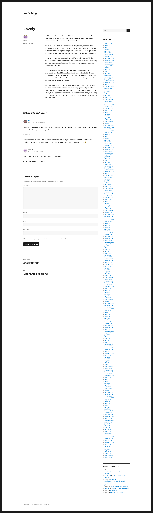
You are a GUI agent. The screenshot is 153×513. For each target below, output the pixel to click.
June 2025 (107, 69)
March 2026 (107, 53)
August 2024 (108, 88)
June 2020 (107, 181)
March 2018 (107, 231)
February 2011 (108, 388)
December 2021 (109, 147)
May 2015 (107, 294)
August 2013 (107, 333)
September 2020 (109, 175)
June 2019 (107, 203)
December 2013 (109, 325)
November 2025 (109, 60)
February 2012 (108, 366)
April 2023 (107, 118)
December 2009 (109, 414)
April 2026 (107, 51)
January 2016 (108, 279)
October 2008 (108, 440)
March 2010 (107, 409)
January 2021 (108, 168)
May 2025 (107, 71)
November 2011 (108, 372)
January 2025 (108, 79)
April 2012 (107, 362)
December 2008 (109, 437)
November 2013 (108, 327)
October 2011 (108, 374)
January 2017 (108, 257)
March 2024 (107, 97)
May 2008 (107, 450)
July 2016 (107, 268)
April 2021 (107, 162)
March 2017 (107, 253)
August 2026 (108, 43)
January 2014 (108, 324)
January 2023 (108, 123)
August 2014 (107, 311)
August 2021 (108, 155)
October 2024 (108, 84)
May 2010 (107, 405)
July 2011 (106, 379)
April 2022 (107, 140)
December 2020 (109, 170)
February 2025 (108, 77)
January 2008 (108, 457)
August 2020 (108, 177)
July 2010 (107, 401)
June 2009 (107, 426)
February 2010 (108, 411)
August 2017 (107, 244)
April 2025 (107, 73)
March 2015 (107, 298)
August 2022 (108, 132)
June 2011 (107, 381)
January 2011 (108, 390)
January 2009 (108, 435)
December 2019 (108, 192)
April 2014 (107, 318)
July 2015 (107, 290)
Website (26, 229)
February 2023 (108, 121)
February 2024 (108, 99)
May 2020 (107, 183)
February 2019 (108, 210)
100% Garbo (113, 490)
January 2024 (108, 101)
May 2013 (107, 338)
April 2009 (107, 429)
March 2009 (107, 431)
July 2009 (107, 424)
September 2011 (109, 375)
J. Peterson (107, 475)
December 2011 (108, 370)
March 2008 (107, 453)
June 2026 (107, 47)
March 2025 (107, 75)
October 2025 (108, 62)
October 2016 (108, 262)
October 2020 (108, 173)
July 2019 (107, 201)
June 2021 (107, 158)
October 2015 (108, 285)
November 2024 (109, 82)
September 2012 (109, 353)
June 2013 (107, 336)
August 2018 (107, 221)
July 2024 (107, 90)
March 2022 (107, 142)
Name (25, 212)
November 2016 (108, 260)
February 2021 (108, 166)
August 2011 (107, 377)
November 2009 (109, 416)
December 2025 (109, 58)
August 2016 (107, 266)
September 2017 (109, 242)
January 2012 (108, 368)
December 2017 (108, 236)
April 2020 (107, 184)
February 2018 (108, 233)
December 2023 (109, 103)
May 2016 (107, 272)
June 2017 (107, 247)
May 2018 (107, 227)
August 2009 (108, 422)
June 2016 (107, 270)
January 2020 (108, 190)
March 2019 (107, 209)
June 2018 (107, 225)
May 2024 (107, 94)
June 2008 (107, 448)
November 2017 (108, 238)
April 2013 (107, 340)
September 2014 (109, 309)
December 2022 (109, 125)
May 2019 (107, 205)
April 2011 (107, 385)
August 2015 (107, 288)
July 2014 (107, 312)
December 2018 (109, 214)
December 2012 (109, 348)
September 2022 (109, 131)
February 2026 (108, 55)
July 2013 (107, 335)
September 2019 (109, 197)
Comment (27, 186)
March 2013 (107, 342)
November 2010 (108, 394)
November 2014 (108, 305)
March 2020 (107, 186)
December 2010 (109, 392)
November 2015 (108, 283)
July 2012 (107, 357)
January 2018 (108, 234)
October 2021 (108, 151)
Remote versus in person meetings (118, 470)
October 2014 (108, 307)
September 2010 (109, 398)
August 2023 (108, 110)
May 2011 (107, 383)
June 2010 (107, 403)
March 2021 (107, 164)
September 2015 (109, 286)
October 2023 (108, 106)
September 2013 (109, 331)
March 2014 (107, 320)
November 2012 (108, 349)
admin (25, 40)
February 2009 (108, 433)
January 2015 (108, 301)
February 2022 (108, 144)
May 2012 (107, 361)
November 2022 (109, 127)
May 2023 (107, 116)
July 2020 (107, 179)
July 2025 (107, 68)
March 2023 (107, 119)
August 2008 (108, 444)
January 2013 (108, 346)
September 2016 (109, 264)
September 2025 (109, 64)
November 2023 (109, 105)
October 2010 (108, 396)
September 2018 (109, 220)
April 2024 (107, 95)
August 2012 (107, 355)
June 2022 (107, 136)
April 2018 (107, 229)
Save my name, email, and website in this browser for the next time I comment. (49, 239)
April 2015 (107, 296)
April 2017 (107, 251)
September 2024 (109, 86)
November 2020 (109, 171)
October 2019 (108, 196)
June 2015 (107, 292)
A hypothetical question (117, 492)
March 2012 (107, 364)
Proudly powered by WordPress (40, 504)
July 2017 (106, 246)
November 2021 (109, 149)
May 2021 (107, 160)
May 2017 (107, 249)
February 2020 (108, 188)
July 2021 (107, 157)
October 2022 (108, 129)
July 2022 (107, 134)
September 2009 (109, 420)
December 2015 (108, 281)
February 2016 (108, 277)
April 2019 (107, 207)
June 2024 (107, 92)
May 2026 (107, 49)
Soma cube (113, 479)
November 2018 (108, 216)
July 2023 (107, 112)
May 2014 (107, 316)
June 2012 (107, 359)
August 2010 (107, 400)
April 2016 (107, 273)
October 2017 (108, 240)
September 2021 (109, 153)
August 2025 (108, 66)
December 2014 (109, 303)
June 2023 (107, 114)
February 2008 (108, 455)
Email (25, 221)
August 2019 (107, 199)
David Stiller (108, 481)
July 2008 (107, 446)
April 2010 (107, 407)
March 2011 (107, 387)
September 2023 (109, 108)
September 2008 (109, 442)
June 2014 (107, 314)
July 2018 (107, 223)
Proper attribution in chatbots (119, 486)
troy (29, 120)
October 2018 (108, 218)
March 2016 (107, 275)
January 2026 (108, 56)
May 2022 (107, 138)
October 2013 (108, 329)
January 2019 (108, 212)
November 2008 (109, 439)
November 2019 (108, 194)
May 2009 (107, 427)
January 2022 (108, 145)
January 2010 (108, 413)
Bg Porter (107, 488)
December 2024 (109, 81)
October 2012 (108, 351)
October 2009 (108, 418)
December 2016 (108, 259)
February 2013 (108, 344)
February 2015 (108, 299)
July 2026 (107, 45)
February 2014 (108, 322)
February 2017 (108, 255)
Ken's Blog (30, 13)
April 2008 (107, 451)
